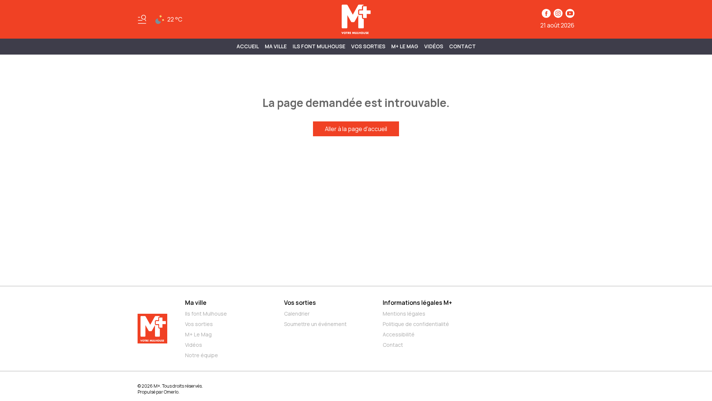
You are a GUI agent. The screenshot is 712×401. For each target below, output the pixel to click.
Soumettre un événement (315, 323)
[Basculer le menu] (142, 19)
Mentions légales (404, 313)
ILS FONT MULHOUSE (319, 46)
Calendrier (297, 313)
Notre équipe (201, 355)
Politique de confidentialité (416, 323)
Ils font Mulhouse (206, 313)
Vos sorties (368, 46)
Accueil (248, 46)
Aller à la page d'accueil (356, 129)
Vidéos (433, 46)
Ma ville (196, 303)
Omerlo (171, 392)
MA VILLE (276, 46)
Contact (462, 46)
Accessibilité (399, 334)
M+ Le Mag (404, 46)
